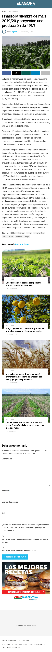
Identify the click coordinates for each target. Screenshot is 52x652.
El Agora (10, 644)
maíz (29, 233)
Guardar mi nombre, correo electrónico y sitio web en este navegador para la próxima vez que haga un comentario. (26, 527)
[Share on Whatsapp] (26, 73)
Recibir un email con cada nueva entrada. (19, 551)
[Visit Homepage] (25, 3)
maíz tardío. (39, 233)
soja (27, 237)
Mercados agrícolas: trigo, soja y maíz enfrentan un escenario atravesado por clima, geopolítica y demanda (24, 377)
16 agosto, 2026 (12, 383)
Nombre (6, 490)
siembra (19, 237)
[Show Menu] (3, 4)
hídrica (21, 233)
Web (3, 513)
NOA (11, 237)
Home (4, 11)
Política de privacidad (10, 641)
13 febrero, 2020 (27, 32)
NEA (4, 237)
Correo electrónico (11, 502)
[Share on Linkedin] (35, 73)
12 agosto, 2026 (12, 431)
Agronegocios (14, 11)
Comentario (8, 459)
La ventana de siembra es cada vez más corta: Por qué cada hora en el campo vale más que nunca (25, 425)
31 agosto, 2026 (12, 289)
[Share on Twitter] (16, 73)
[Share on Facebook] (6, 73)
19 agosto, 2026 (12, 334)
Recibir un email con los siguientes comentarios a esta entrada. (25, 540)
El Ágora (13, 32)
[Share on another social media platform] (45, 73)
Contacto (25, 641)
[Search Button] (49, 4)
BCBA (13, 233)
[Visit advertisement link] (26, 582)
